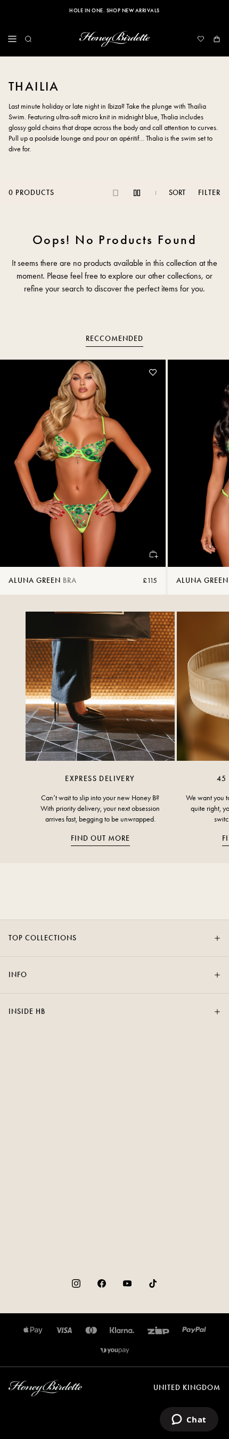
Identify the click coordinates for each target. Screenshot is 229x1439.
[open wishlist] (201, 39)
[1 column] (115, 192)
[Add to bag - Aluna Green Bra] (152, 554)
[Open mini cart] (217, 39)
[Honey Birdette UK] (114, 39)
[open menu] (12, 39)
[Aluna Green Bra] (83, 463)
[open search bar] (28, 39)
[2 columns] (136, 192)
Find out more (100, 838)
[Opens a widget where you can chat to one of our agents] (188, 1420)
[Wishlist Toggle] (153, 372)
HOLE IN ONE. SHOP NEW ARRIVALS (114, 10)
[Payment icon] (115, 1350)
